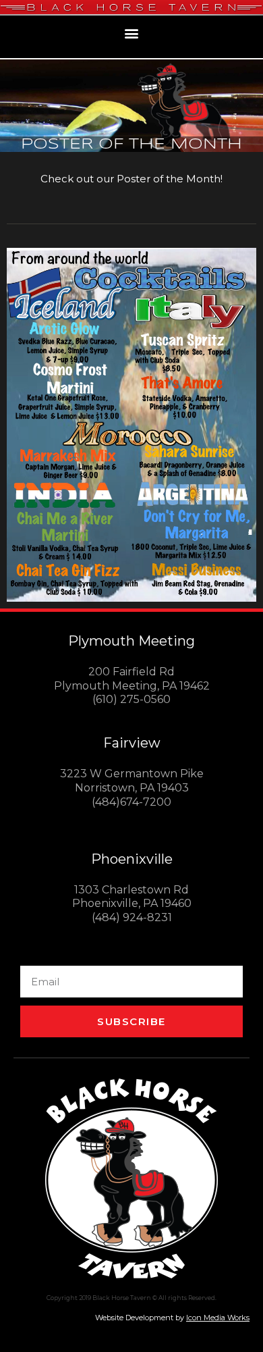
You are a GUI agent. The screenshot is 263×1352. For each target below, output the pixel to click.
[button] (132, 33)
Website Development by (172, 1317)
